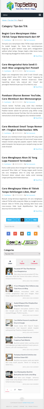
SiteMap (21, 406)
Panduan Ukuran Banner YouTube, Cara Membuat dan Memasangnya (21, 97)
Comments (34, 263)
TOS (26, 406)
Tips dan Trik (12, 20)
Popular (22, 263)
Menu (5, 15)
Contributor (7, 40)
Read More (38, 56)
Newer (9, 220)
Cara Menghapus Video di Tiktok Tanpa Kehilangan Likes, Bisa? (20, 190)
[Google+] (15, 233)
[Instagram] (22, 233)
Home (4, 20)
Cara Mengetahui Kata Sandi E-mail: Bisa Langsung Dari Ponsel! (20, 66)
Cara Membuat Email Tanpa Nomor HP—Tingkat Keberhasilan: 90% (22, 128)
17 (15, 390)
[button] (9, 271)
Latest (10, 263)
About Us (9, 406)
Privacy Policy (33, 406)
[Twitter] (29, 233)
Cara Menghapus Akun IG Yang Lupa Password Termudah (19, 159)
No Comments (30, 40)
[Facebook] (8, 233)
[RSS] (35, 233)
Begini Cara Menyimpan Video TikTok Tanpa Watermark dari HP (21, 35)
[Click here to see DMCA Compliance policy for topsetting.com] (29, 244)
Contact (15, 406)
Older (35, 220)
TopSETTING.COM (28, 403)
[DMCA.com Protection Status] (13, 244)
